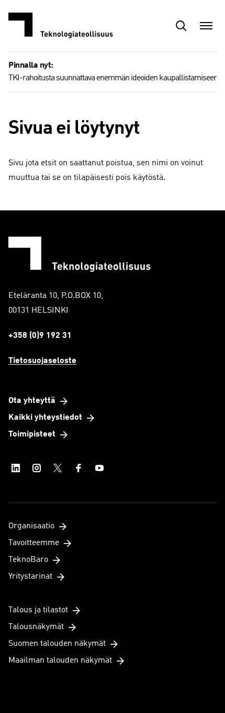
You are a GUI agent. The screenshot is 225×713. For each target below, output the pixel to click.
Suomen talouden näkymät (57, 644)
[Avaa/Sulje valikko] (206, 25)
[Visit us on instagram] (36, 468)
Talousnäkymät (36, 627)
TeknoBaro (28, 560)
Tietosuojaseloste (42, 361)
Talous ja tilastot (38, 610)
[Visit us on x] (57, 468)
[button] (181, 25)
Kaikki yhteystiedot (45, 417)
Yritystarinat (30, 576)
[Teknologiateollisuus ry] (60, 26)
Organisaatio (31, 526)
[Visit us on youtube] (99, 468)
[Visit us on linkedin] (15, 468)
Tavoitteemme (33, 543)
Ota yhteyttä (31, 401)
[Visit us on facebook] (78, 468)
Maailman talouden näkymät (60, 660)
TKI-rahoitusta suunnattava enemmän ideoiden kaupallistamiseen (113, 78)
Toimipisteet (31, 434)
